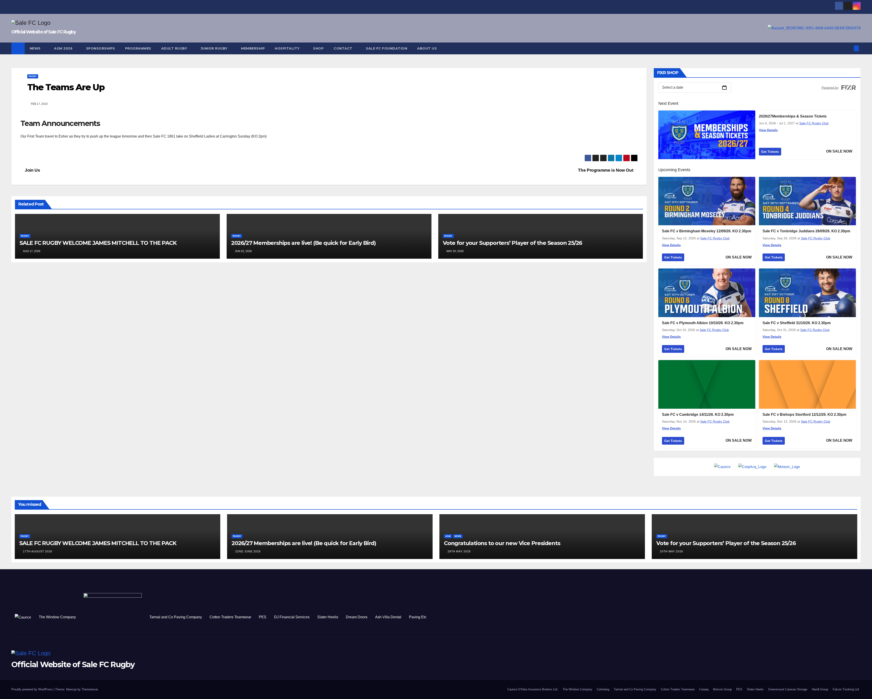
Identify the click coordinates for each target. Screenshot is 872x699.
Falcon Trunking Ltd (846, 689)
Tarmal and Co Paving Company (175, 617)
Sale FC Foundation (386, 48)
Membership (253, 48)
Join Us (32, 170)
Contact (343, 48)
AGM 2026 (64, 48)
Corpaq (703, 689)
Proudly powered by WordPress (32, 689)
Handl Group (820, 689)
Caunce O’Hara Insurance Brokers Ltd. (532, 689)
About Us (427, 48)
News (36, 48)
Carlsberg (603, 689)
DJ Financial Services (292, 617)
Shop (318, 48)
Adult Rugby (174, 48)
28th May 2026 (459, 551)
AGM (448, 536)
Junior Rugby (215, 48)
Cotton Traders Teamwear (230, 617)
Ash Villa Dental (388, 617)
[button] (848, 48)
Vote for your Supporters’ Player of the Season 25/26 (512, 243)
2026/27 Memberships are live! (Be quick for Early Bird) (303, 243)
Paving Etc (417, 617)
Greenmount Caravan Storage (787, 689)
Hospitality (288, 48)
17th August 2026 (37, 551)
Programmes (138, 48)
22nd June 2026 (248, 551)
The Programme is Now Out (606, 170)
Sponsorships (100, 48)
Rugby (33, 76)
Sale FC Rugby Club (814, 123)
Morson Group (722, 689)
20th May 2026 (671, 551)
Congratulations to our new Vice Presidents (502, 543)
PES (262, 617)
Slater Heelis (327, 617)
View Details (768, 130)
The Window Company (57, 617)
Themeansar (90, 689)
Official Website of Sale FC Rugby (43, 32)
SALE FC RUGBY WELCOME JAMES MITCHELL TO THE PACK (98, 243)
